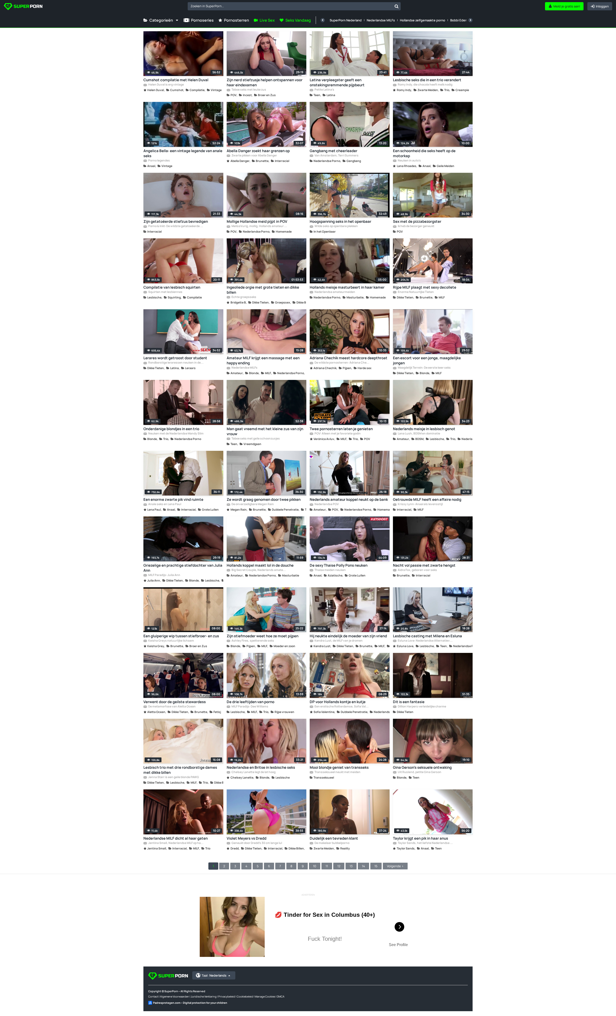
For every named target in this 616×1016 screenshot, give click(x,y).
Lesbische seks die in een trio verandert (427, 79)
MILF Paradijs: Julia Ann (164, 575)
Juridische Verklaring (204, 996)
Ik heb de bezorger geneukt (415, 226)
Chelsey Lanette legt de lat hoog (253, 772)
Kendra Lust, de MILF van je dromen (338, 641)
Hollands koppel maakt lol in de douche (260, 565)
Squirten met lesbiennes (165, 292)
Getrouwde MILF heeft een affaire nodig (427, 499)
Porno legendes (159, 160)
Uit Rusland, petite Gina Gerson (419, 772)
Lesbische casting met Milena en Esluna (427, 635)
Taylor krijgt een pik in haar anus (420, 838)
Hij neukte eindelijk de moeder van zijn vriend (348, 635)
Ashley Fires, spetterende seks (252, 641)
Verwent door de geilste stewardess (174, 701)
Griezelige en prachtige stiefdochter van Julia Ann (182, 568)
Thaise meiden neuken (330, 570)
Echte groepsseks (243, 297)
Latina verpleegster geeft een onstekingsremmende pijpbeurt (337, 82)
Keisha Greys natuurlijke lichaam (171, 641)
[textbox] (290, 6)
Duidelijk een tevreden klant (334, 838)
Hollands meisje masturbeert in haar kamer (347, 287)
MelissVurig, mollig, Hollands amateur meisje (259, 226)
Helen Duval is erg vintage (166, 85)
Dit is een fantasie (408, 701)
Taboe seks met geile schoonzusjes (255, 438)
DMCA (280, 996)
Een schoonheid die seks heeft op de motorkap (424, 153)
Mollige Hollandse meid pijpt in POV (257, 221)
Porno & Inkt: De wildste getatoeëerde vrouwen (176, 226)
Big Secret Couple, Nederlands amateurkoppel (259, 570)
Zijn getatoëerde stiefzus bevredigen (175, 221)
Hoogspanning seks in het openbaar (340, 221)
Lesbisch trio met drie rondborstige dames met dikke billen (180, 770)
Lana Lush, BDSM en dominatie (418, 433)
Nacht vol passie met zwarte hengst (424, 565)
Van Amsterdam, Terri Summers (336, 155)
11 (327, 866)
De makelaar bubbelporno (331, 843)
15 (376, 866)
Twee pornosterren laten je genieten (341, 428)
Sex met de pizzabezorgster (417, 221)
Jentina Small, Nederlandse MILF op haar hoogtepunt (176, 843)
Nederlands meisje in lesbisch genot (424, 428)
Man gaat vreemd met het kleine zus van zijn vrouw (265, 431)
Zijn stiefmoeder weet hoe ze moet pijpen (262, 635)
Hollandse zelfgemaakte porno (422, 20)
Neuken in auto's (409, 160)
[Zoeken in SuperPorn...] (396, 6)
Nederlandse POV (326, 504)
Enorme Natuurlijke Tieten (415, 292)
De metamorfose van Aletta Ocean (172, 706)
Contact (153, 996)
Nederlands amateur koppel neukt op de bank (349, 499)
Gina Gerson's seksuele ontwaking (422, 767)
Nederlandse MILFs (381, 20)
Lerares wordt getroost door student (175, 357)
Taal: (214, 975)
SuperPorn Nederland (346, 20)
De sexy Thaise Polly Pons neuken (338, 565)
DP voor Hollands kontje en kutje (338, 701)
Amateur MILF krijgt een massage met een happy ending (263, 360)
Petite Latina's (324, 90)
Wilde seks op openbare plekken (336, 226)
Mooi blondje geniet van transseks (339, 767)
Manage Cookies (265, 996)
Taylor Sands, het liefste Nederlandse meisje (425, 843)
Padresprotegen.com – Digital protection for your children (190, 1002)
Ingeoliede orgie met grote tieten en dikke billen (263, 290)
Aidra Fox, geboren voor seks (417, 570)
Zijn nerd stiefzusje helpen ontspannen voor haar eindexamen (264, 82)
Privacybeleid (226, 996)
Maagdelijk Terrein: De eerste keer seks (424, 368)
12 (338, 866)
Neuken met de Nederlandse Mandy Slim (176, 433)
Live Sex (267, 20)
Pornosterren (236, 20)
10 (314, 866)
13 (351, 866)
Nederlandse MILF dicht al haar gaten (175, 838)
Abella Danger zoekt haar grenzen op (258, 150)
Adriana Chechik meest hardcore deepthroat (348, 357)
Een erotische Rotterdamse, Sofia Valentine (342, 706)
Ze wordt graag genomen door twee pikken (264, 499)
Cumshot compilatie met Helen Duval (175, 79)
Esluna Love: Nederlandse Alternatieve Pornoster (425, 641)
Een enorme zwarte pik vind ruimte (173, 499)
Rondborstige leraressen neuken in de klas (176, 363)
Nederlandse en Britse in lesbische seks (261, 767)
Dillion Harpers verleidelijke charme (421, 706)
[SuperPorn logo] (23, 7)
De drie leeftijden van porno (250, 701)
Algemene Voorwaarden (174, 996)
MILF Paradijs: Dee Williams (249, 706)
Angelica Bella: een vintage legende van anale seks (182, 153)
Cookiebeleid (245, 996)
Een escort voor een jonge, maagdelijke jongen (427, 360)
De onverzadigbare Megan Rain (252, 504)
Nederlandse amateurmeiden (334, 292)
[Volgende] (470, 20)
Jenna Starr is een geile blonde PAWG (173, 777)
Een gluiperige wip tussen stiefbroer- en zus (181, 635)
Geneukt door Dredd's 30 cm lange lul (256, 843)
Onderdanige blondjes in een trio (171, 428)
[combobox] (294, 6)
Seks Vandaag (298, 20)
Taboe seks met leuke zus (248, 90)
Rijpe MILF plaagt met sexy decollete (424, 287)
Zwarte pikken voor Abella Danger (254, 155)
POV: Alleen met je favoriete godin (337, 433)
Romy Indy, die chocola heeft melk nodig (424, 85)
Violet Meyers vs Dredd (246, 838)
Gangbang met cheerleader (333, 150)
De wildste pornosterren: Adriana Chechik (342, 363)
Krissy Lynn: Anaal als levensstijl (420, 504)
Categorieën (161, 20)
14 (363, 866)
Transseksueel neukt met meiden (337, 772)
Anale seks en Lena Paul (164, 504)
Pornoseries (202, 20)
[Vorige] (323, 20)
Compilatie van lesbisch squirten (171, 287)
